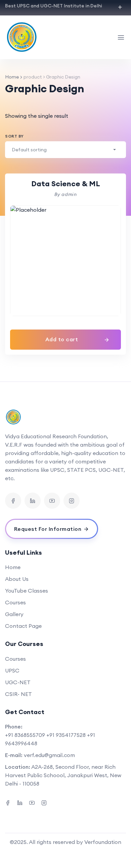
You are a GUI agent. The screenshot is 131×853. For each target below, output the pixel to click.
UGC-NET (18, 682)
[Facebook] (13, 501)
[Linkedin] (33, 501)
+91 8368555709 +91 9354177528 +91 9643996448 (50, 739)
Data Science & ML (65, 183)
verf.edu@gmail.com (49, 755)
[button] (65, 340)
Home (12, 77)
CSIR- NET (18, 694)
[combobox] (65, 149)
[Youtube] (52, 501)
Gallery (14, 614)
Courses (15, 602)
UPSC (12, 670)
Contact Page (23, 625)
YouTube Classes (26, 590)
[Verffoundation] (23, 37)
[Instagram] (71, 501)
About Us (17, 578)
